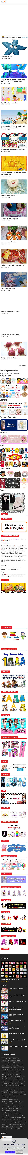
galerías (18, 1083)
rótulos (10, 1115)
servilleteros (19, 1117)
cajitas (3, 1069)
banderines (4, 1065)
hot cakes (4, 1090)
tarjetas (15, 1122)
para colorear (18, 1106)
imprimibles (10, 1090)
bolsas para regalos (6, 1067)
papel (11, 1106)
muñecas (16, 1103)
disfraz (3, 1078)
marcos (13, 1101)
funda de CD (19, 1081)
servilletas (12, 1117)
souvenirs (18, 1119)
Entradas (5, 1137)
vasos (18, 1126)
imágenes (20, 1090)
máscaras (4, 1106)
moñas (9, 1103)
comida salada (15, 1072)
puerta (14, 1110)
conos (3, 1074)
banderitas (12, 1065)
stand (3, 1122)
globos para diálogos (18, 1085)
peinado (10, 1108)
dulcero (10, 1078)
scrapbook (4, 1117)
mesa (20, 1101)
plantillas (17, 1108)
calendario (11, 1069)
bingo (20, 1065)
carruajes (19, 1069)
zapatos (22, 1128)
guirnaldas (10, 1088)
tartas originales (5, 1124)
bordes (20, 1067)
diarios (14, 1076)
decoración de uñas (6, 1076)
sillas (3, 1119)
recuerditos (14, 1112)
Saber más (19, 1152)
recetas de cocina (5, 1112)
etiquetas (4, 1081)
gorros (3, 1088)
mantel (14, 1097)
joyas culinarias (14, 1092)
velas (3, 1128)
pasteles (3, 1108)
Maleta (3, 1058)
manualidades (5, 1099)
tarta (23, 1122)
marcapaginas (5, 1101)
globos (9, 1085)
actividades (4, 1062)
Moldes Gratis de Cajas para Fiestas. (10, 980)
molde (3, 1103)
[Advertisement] (14, 21)
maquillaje (13, 1099)
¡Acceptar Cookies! (10, 1152)
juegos (21, 1092)
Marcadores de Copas (12, 1058)
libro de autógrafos (6, 1097)
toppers (14, 1124)
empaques (18, 1078)
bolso (14, 1067)
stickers (8, 1122)
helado (17, 1088)
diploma (21, 1076)
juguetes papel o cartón (6, 1094)
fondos (11, 1081)
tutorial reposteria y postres (7, 1126)
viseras (8, 1128)
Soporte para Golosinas (15, 1060)
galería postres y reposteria (7, 1083)
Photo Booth (4, 1060)
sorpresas (9, 1119)
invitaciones (4, 1092)
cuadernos (10, 1074)
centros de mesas (5, 1072)
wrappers (15, 1128)
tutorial (21, 1124)
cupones (17, 1074)
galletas (3, 1085)
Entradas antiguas (22, 365)
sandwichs (18, 1115)
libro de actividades (19, 1094)
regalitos (3, 1115)
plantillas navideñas (6, 1110)
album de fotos (13, 1062)
